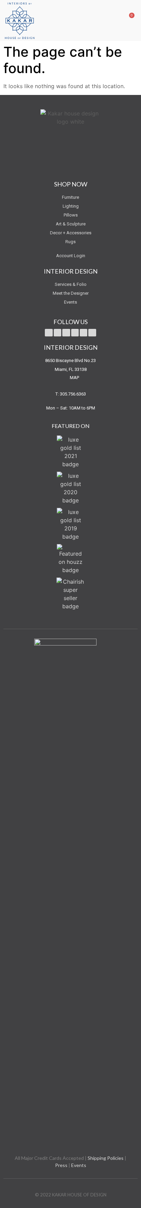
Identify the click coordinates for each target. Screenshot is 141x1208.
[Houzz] (92, 332)
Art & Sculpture (71, 223)
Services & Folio (71, 284)
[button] (115, 20)
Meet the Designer (71, 293)
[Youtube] (66, 332)
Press (61, 1165)
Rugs (70, 241)
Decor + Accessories (70, 232)
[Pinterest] (75, 332)
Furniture (70, 197)
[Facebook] (57, 332)
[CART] (126, 20)
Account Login (70, 255)
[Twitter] (48, 332)
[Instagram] (83, 332)
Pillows (71, 215)
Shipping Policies (106, 1158)
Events (70, 302)
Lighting (71, 206)
